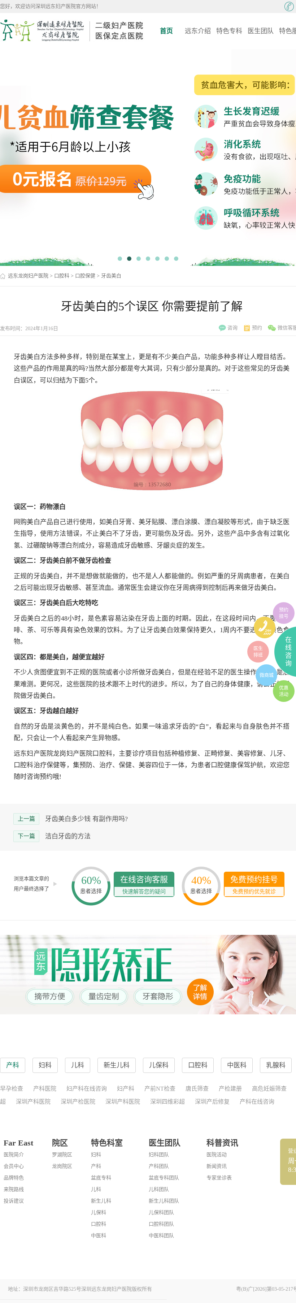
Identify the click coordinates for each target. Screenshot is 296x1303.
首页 (166, 31)
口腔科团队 (161, 1224)
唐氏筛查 (197, 1089)
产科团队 (159, 1166)
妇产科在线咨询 (86, 1089)
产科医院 (44, 1089)
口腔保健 (85, 276)
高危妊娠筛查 (269, 1089)
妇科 (96, 1154)
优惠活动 (283, 691)
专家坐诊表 (219, 1178)
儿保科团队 (161, 1212)
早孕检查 (11, 1089)
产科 (96, 1166)
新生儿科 (101, 1201)
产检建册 (230, 1089)
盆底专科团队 (164, 1178)
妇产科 (125, 1089)
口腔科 (61, 276)
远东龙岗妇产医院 (28, 276)
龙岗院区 (62, 1166)
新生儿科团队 (164, 1201)
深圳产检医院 (78, 1102)
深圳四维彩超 (167, 1102)
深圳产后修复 (212, 1102)
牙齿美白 (111, 276)
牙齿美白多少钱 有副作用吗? (86, 819)
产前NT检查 (159, 1089)
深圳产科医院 (33, 1102)
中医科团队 (161, 1235)
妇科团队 (159, 1154)
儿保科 (98, 1212)
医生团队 (261, 31)
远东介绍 (198, 31)
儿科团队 (159, 1189)
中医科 (98, 1235)
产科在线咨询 (257, 1102)
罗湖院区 (62, 1154)
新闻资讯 (216, 1166)
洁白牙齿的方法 (68, 836)
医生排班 (258, 651)
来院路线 (14, 1189)
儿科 (96, 1189)
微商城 (267, 675)
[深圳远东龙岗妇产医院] (72, 30)
